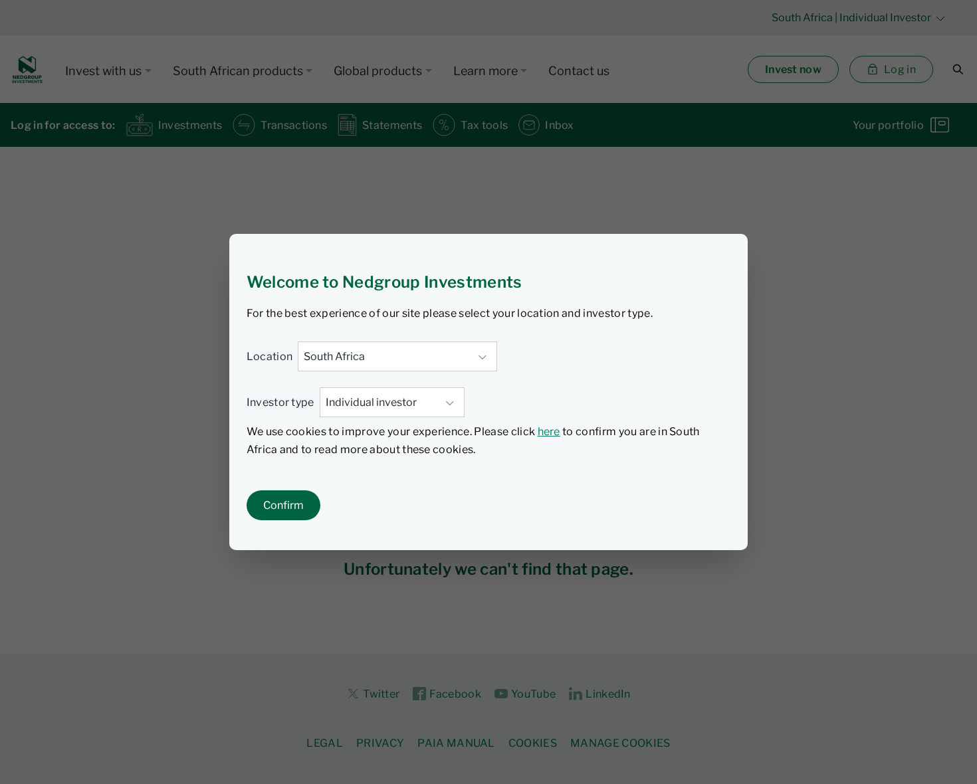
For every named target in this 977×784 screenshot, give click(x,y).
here (549, 431)
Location (270, 356)
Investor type (280, 402)
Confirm (283, 505)
